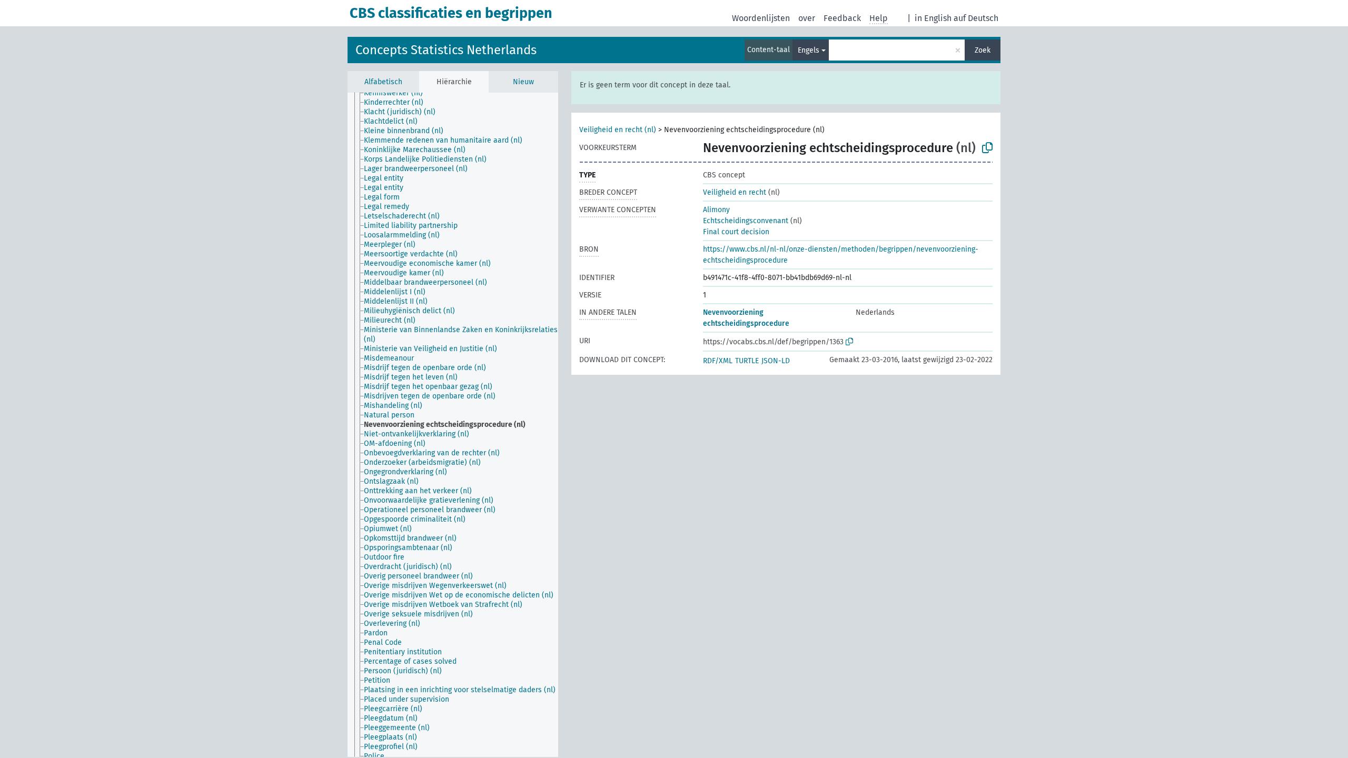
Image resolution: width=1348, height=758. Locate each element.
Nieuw (523, 81)
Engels (808, 50)
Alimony (716, 209)
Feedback (842, 18)
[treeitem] (397, 93)
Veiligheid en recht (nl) (617, 129)
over (806, 18)
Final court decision (736, 231)
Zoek (982, 50)
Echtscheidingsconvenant (745, 220)
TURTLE (747, 360)
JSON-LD (775, 360)
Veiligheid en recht (734, 192)
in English (933, 18)
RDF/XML (717, 360)
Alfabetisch (383, 81)
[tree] (453, 425)
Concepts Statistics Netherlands (446, 50)
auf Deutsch (976, 18)
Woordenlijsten (761, 18)
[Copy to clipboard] (987, 148)
